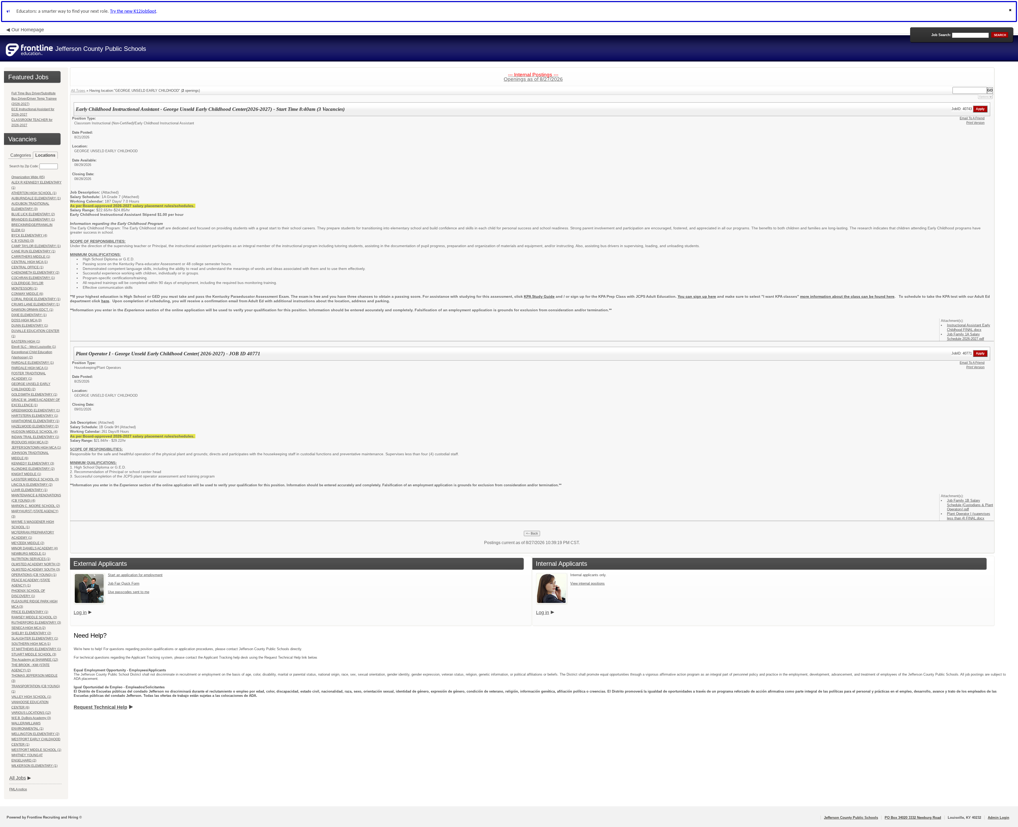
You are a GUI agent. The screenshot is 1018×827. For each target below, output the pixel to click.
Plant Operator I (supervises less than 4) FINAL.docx (968, 516)
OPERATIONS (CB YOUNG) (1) (33, 575)
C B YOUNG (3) (22, 241)
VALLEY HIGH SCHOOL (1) (31, 697)
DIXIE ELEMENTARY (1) (29, 315)
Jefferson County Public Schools (851, 818)
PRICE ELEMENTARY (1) (29, 612)
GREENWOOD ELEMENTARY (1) (35, 410)
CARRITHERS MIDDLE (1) (30, 257)
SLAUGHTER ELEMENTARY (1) (34, 638)
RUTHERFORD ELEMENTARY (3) (36, 622)
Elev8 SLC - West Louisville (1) (33, 347)
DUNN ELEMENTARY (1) (29, 325)
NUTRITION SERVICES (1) (30, 559)
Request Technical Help (100, 707)
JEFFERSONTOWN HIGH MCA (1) (36, 447)
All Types (78, 91)
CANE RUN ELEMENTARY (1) (33, 251)
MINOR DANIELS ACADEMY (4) (34, 548)
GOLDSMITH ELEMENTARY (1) (34, 394)
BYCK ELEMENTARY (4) (29, 235)
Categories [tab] (20, 155)
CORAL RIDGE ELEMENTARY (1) (35, 299)
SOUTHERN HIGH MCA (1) (31, 644)
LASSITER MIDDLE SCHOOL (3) (35, 479)
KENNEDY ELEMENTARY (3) (32, 463)
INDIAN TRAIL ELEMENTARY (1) (35, 437)
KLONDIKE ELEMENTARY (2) (33, 469)
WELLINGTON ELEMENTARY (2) (35, 734)
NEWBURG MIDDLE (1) (28, 553)
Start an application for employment (135, 575)
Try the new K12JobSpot (133, 11)
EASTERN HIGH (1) (25, 341)
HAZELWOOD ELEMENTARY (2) (35, 426)
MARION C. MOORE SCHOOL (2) (35, 506)
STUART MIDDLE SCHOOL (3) (33, 654)
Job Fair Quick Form (123, 583)
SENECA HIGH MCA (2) (28, 628)
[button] (1011, 11)
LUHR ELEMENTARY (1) (29, 490)
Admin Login (998, 818)
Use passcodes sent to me (128, 592)
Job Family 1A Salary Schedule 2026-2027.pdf (965, 336)
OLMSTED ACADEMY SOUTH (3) (35, 569)
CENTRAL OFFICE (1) (27, 267)
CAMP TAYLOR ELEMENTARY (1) (36, 246)
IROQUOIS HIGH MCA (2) (29, 442)
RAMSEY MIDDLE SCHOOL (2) (34, 617)
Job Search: (941, 35)
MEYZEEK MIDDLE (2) (27, 543)
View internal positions (587, 583)
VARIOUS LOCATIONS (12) (31, 713)
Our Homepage (27, 29)
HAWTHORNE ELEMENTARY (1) (35, 421)
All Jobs (17, 778)
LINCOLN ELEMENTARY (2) (31, 485)
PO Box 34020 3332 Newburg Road (913, 818)
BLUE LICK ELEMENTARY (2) (33, 214)
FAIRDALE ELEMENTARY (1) (32, 363)
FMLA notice (18, 789)
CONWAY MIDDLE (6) (27, 294)
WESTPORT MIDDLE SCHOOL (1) (36, 750)
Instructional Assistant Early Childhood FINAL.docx (968, 327)
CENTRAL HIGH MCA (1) (29, 262)
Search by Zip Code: (24, 166)
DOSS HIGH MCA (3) (26, 320)
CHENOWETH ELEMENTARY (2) (35, 272)
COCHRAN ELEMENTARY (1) (33, 278)
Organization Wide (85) (28, 177)
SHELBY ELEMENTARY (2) (31, 633)
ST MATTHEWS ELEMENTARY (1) (36, 649)
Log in (80, 612)
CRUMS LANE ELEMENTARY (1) (35, 304)
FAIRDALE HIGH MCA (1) (29, 368)
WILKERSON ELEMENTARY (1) (34, 766)
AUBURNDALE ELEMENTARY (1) (36, 198)
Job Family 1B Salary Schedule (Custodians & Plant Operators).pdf (970, 504)
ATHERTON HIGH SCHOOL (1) (33, 193)
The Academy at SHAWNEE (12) (34, 660)
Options (984, 96)
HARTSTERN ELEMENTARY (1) (34, 416)
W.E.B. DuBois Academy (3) (31, 718)
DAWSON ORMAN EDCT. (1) (32, 310)
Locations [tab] (45, 155)
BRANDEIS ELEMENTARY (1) (33, 219)
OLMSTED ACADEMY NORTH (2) (35, 564)
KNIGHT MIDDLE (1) (26, 474)
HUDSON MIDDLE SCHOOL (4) (34, 432)
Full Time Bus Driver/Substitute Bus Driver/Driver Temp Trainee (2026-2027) (34, 98)
